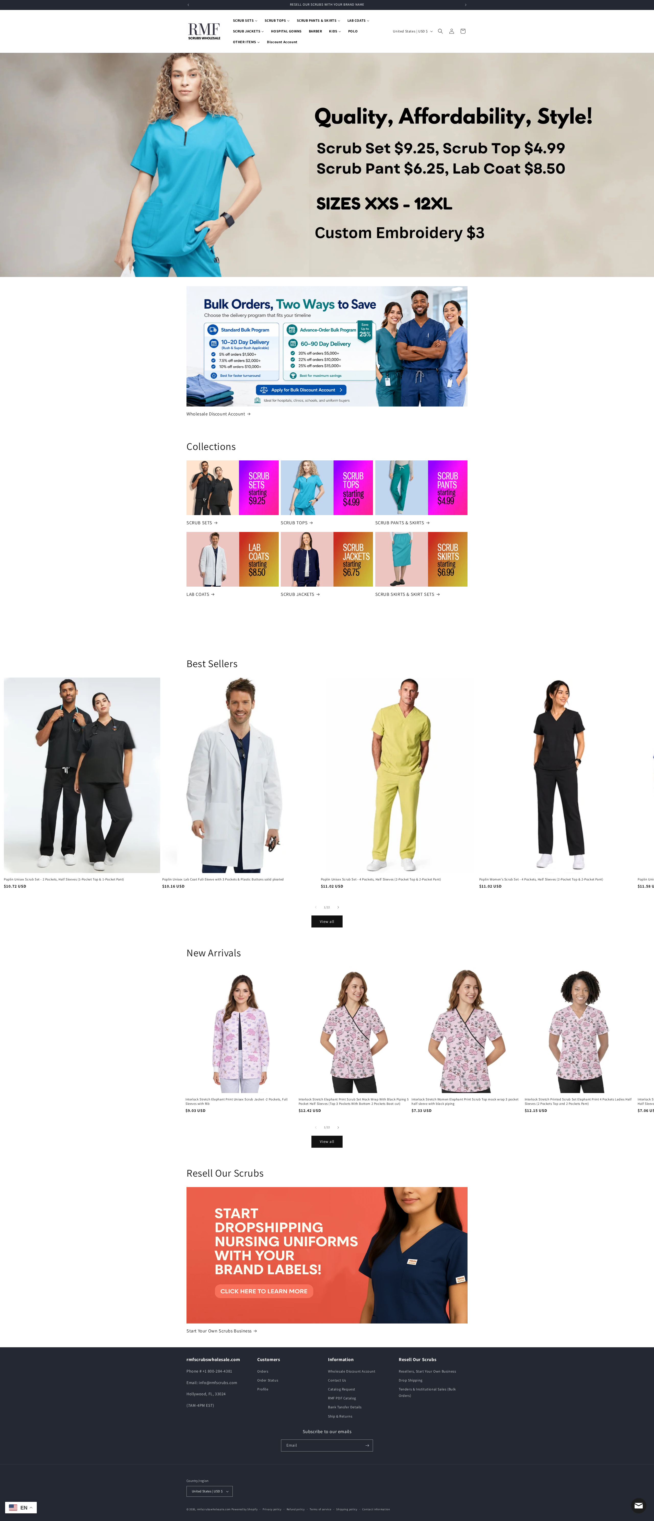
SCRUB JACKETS (297, 594)
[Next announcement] (465, 5)
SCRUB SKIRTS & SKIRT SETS (405, 594)
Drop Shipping (411, 1380)
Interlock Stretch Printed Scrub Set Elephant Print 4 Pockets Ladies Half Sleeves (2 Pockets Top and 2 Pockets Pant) (578, 1101)
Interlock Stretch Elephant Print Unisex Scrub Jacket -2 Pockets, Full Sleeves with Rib (236, 1101)
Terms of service (320, 1509)
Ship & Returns (340, 1416)
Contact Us (337, 1380)
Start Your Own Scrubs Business (219, 1331)
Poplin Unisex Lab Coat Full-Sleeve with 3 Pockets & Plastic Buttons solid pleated (223, 879)
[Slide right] (338, 907)
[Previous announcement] (188, 5)
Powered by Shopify (244, 1509)
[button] (440, 31)
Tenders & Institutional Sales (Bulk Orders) (427, 1392)
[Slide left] (315, 907)
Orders (262, 1371)
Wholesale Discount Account (215, 414)
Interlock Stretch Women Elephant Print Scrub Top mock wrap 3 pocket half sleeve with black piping (465, 1101)
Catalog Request (341, 1389)
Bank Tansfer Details (345, 1407)
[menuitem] (245, 20)
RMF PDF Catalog (342, 1398)
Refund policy (296, 1509)
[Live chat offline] (638, 1505)
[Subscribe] (367, 1445)
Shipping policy (346, 1509)
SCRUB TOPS (294, 523)
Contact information (376, 1509)
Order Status (267, 1380)
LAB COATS (197, 594)
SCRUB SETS (199, 523)
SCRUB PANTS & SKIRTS (399, 523)
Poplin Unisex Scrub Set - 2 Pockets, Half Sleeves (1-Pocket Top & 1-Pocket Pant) (64, 879)
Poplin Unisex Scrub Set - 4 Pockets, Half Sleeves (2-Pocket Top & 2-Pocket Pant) (381, 879)
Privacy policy (272, 1509)
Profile (262, 1389)
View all (327, 921)
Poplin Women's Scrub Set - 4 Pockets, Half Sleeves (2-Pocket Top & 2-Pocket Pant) (541, 879)
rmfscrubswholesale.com (214, 1509)
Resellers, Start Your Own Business (427, 1371)
